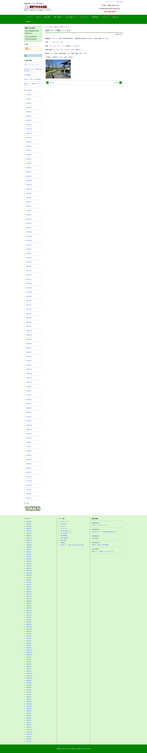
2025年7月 (28, 150)
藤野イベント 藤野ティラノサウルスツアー (103, 551)
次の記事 (116, 82)
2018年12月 (29, 425)
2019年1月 (28, 421)
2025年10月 (29, 137)
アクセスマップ (84, 17)
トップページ (29, 17)
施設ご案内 (47, 17)
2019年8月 (28, 391)
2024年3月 (28, 219)
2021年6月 (28, 309)
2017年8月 (28, 494)
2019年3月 (28, 412)
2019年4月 (28, 408)
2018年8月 (28, 442)
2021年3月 (28, 322)
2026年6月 (28, 103)
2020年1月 (28, 369)
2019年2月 (28, 416)
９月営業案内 (27, 75)
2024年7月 (28, 202)
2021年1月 (28, 326)
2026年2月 (28, 120)
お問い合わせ (115, 17)
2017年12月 (29, 476)
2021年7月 (28, 305)
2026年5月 (28, 107)
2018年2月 (28, 468)
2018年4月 (28, 459)
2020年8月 (28, 348)
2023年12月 (29, 232)
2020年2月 (28, 365)
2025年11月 (29, 133)
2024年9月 (28, 193)
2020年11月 (29, 335)
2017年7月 (28, 498)
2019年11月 (29, 378)
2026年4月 (28, 111)
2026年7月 (28, 99)
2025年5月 (28, 159)
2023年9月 (28, 245)
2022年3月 (28, 270)
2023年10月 (29, 240)
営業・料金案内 (58, 17)
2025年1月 (28, 176)
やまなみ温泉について (70, 17)
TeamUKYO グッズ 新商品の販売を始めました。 (105, 531)
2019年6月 (28, 399)
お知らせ (38, 17)
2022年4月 (28, 266)
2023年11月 (29, 236)
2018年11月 (29, 429)
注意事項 (28, 21)
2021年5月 (28, 313)
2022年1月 (28, 279)
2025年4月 (28, 163)
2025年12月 (29, 129)
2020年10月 (29, 339)
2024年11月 (29, 184)
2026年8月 (28, 94)
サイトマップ (105, 17)
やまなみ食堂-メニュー (66, 533)
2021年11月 (29, 287)
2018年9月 (28, 438)
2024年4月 (28, 214)
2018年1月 (28, 472)
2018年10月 (29, 433)
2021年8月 (28, 300)
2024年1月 (28, 227)
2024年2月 (28, 223)
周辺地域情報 (95, 17)
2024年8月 (28, 197)
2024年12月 (29, 180)
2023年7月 (28, 253)
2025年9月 (28, 142)
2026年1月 (28, 124)
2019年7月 (28, 395)
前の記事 (52, 82)
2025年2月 (28, 172)
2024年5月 (28, 210)
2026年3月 (28, 116)
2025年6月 (28, 154)
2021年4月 (28, 317)
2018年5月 (28, 455)
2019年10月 (29, 382)
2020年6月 (28, 356)
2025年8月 (28, 146)
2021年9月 (28, 296)
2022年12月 (29, 257)
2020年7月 (28, 352)
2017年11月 (29, 481)
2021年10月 (29, 292)
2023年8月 (28, 249)
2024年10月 (29, 189)
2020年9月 (28, 343)
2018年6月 (28, 451)
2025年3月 (28, 167)
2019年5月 (28, 403)
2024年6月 (28, 206)
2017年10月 (29, 485)
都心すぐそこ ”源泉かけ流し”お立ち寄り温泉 (72, 545)
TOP (46, 26)
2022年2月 (28, 275)
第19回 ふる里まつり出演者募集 (32, 79)
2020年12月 (29, 330)
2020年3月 (28, 360)
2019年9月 (28, 386)
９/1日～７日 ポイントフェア (31, 64)
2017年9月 (28, 489)
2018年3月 (28, 463)
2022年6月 (28, 262)
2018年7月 (28, 446)
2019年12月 (29, 373)
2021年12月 (29, 283)
